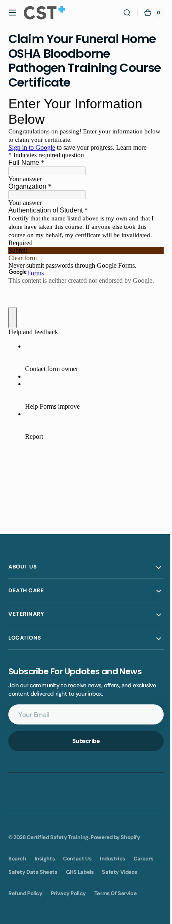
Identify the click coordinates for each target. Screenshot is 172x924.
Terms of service (115, 893)
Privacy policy (68, 893)
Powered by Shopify (115, 837)
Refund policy (25, 893)
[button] (12, 12)
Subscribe (82, 741)
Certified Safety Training (58, 837)
